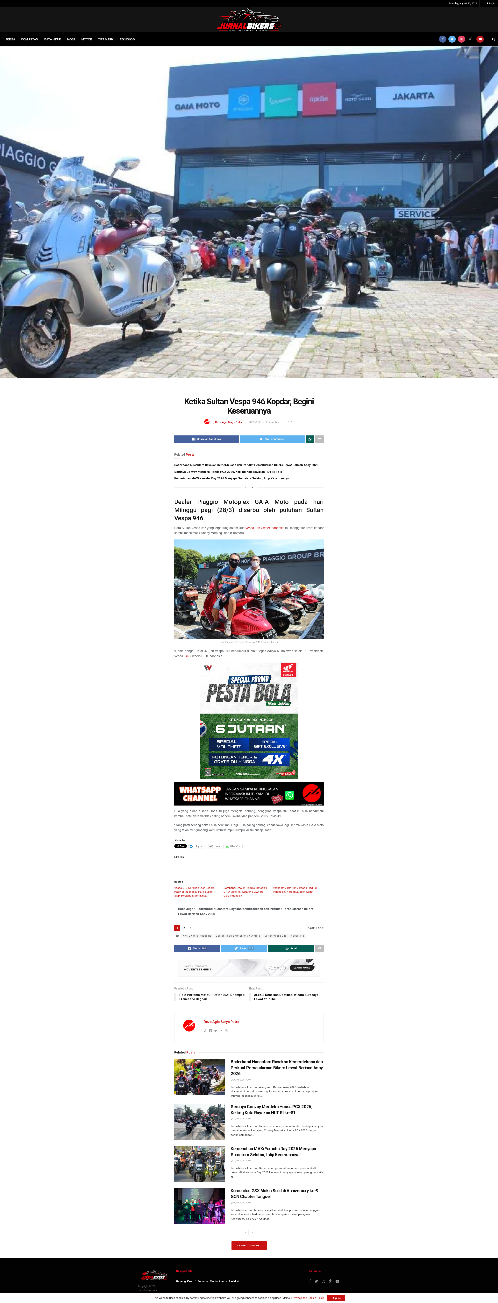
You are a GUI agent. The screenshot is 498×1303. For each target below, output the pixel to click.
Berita (10, 39)
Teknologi (127, 39)
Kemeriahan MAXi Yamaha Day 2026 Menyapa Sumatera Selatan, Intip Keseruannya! (231, 478)
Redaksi (234, 1281)
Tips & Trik (106, 39)
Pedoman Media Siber (211, 1281)
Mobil (71, 39)
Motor (87, 39)
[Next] (252, 487)
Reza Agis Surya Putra (229, 422)
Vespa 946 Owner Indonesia (264, 528)
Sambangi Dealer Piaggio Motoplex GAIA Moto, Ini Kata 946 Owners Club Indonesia (245, 891)
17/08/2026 (238, 1118)
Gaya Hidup (52, 39)
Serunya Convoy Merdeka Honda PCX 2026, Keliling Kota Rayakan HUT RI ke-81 (229, 472)
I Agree (336, 1298)
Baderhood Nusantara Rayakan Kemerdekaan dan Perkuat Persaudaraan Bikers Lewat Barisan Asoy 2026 (246, 465)
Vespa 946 (297, 935)
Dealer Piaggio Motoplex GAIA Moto (238, 935)
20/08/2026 (238, 1080)
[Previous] (245, 487)
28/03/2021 (255, 422)
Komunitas (29, 39)
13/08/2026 (238, 1160)
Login (492, 3)
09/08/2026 (238, 1202)
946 (186, 656)
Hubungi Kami (184, 1281)
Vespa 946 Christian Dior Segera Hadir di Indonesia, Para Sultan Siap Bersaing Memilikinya (194, 891)
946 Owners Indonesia (197, 935)
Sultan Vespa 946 (276, 935)
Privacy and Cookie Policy (308, 1297)
